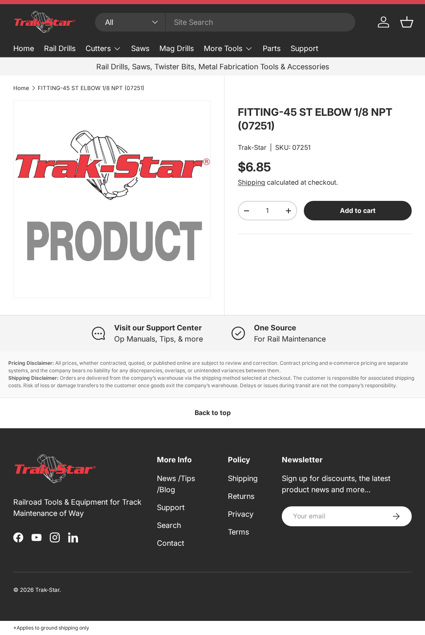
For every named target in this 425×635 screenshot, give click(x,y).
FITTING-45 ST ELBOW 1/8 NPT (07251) (91, 88)
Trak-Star (252, 147)
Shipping (251, 182)
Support (304, 48)
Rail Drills (60, 48)
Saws (140, 48)
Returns (241, 496)
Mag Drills (176, 48)
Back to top (213, 413)
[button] (407, 22)
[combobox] (225, 22)
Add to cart (358, 211)
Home (23, 48)
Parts (272, 48)
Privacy (241, 514)
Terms (238, 532)
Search (169, 525)
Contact (170, 543)
